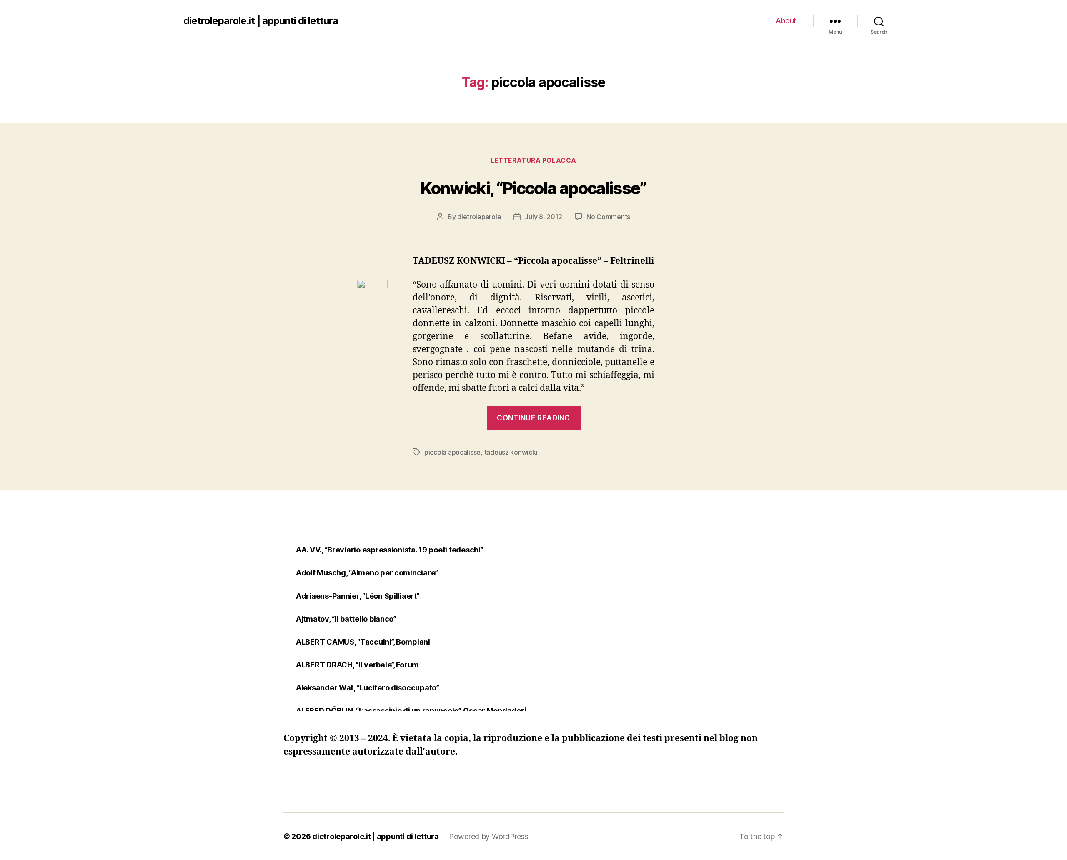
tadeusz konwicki (511, 452)
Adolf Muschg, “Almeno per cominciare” (367, 572)
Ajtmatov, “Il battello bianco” (346, 619)
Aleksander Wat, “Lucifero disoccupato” (367, 687)
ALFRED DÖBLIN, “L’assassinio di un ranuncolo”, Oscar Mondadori (411, 710)
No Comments (608, 216)
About (786, 20)
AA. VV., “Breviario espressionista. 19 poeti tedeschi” (389, 549)
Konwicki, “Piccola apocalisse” (533, 188)
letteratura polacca (533, 160)
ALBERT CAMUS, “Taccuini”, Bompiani (363, 642)
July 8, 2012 (543, 216)
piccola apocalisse (452, 452)
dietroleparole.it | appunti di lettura (260, 21)
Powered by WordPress (488, 836)
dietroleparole (479, 216)
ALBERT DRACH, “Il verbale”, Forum (357, 664)
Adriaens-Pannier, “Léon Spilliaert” (358, 596)
